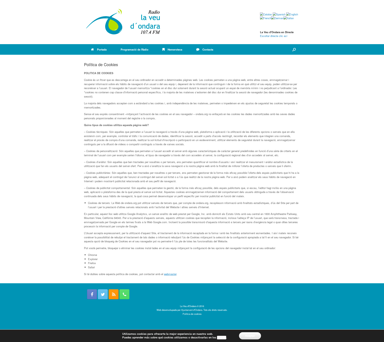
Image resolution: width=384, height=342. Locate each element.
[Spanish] (279, 14)
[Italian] (289, 18)
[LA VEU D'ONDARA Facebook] (92, 294)
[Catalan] (266, 14)
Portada (102, 49)
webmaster (170, 274)
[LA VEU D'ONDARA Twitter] (103, 294)
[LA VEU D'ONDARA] (123, 22)
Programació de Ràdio (134, 49)
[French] (265, 18)
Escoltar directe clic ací (273, 36)
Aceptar (250, 336)
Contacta (207, 49)
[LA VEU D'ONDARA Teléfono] (124, 294)
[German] (277, 18)
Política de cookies (192, 313)
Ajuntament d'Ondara (191, 309)
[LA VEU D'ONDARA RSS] (114, 294)
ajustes (221, 337)
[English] (292, 14)
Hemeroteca (175, 49)
